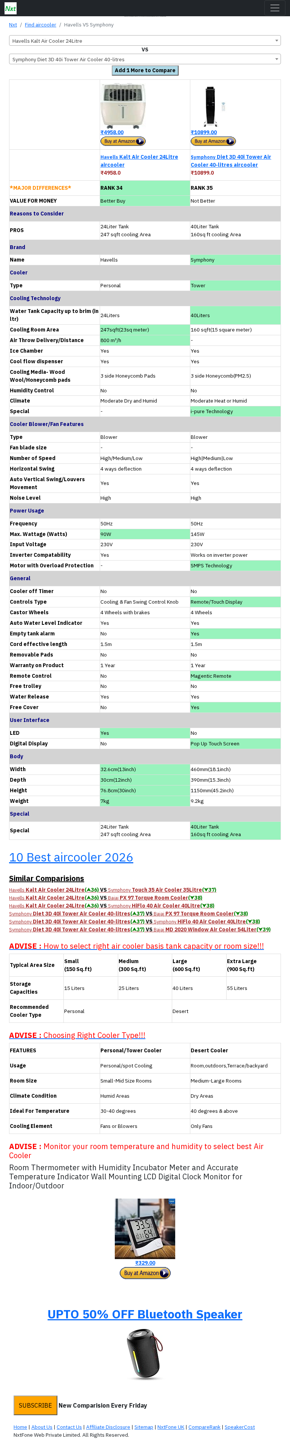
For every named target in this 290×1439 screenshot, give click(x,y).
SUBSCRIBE (35, 1405)
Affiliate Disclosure (108, 1427)
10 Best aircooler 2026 (71, 857)
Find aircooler (40, 24)
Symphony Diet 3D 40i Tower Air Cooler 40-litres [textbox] (68, 59)
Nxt (13, 24)
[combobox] (145, 40)
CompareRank (204, 1427)
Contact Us (69, 1427)
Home (20, 1427)
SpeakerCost (240, 1427)
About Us (41, 1427)
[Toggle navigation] (274, 7)
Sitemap (143, 1427)
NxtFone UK (170, 1427)
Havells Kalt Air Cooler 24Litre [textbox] (47, 40)
